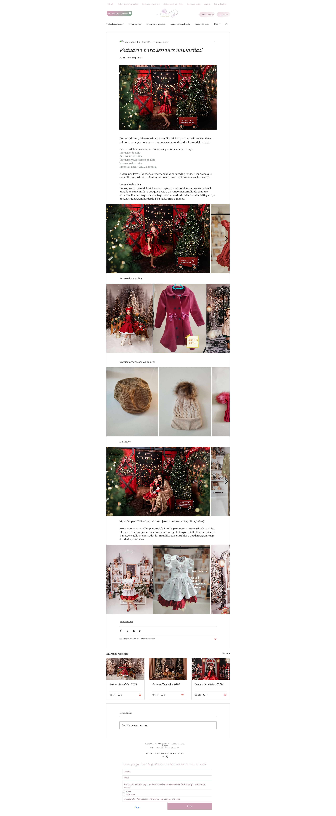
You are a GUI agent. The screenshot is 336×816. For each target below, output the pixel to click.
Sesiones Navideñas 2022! (209, 684)
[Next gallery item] (226, 238)
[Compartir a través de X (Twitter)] (127, 630)
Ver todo (226, 653)
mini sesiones (126, 622)
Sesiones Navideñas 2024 (123, 684)
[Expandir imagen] (158, 238)
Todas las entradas (114, 24)
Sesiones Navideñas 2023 (166, 684)
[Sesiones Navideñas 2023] (168, 669)
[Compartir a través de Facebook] (120, 630)
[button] (226, 24)
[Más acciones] (215, 42)
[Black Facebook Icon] (163, 756)
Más (216, 24)
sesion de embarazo (156, 24)
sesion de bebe (202, 24)
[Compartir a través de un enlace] (140, 630)
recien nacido (134, 24)
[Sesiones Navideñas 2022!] (211, 669)
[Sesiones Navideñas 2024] (125, 669)
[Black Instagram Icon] (166, 756)
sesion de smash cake (180, 24)
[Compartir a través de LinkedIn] (133, 630)
